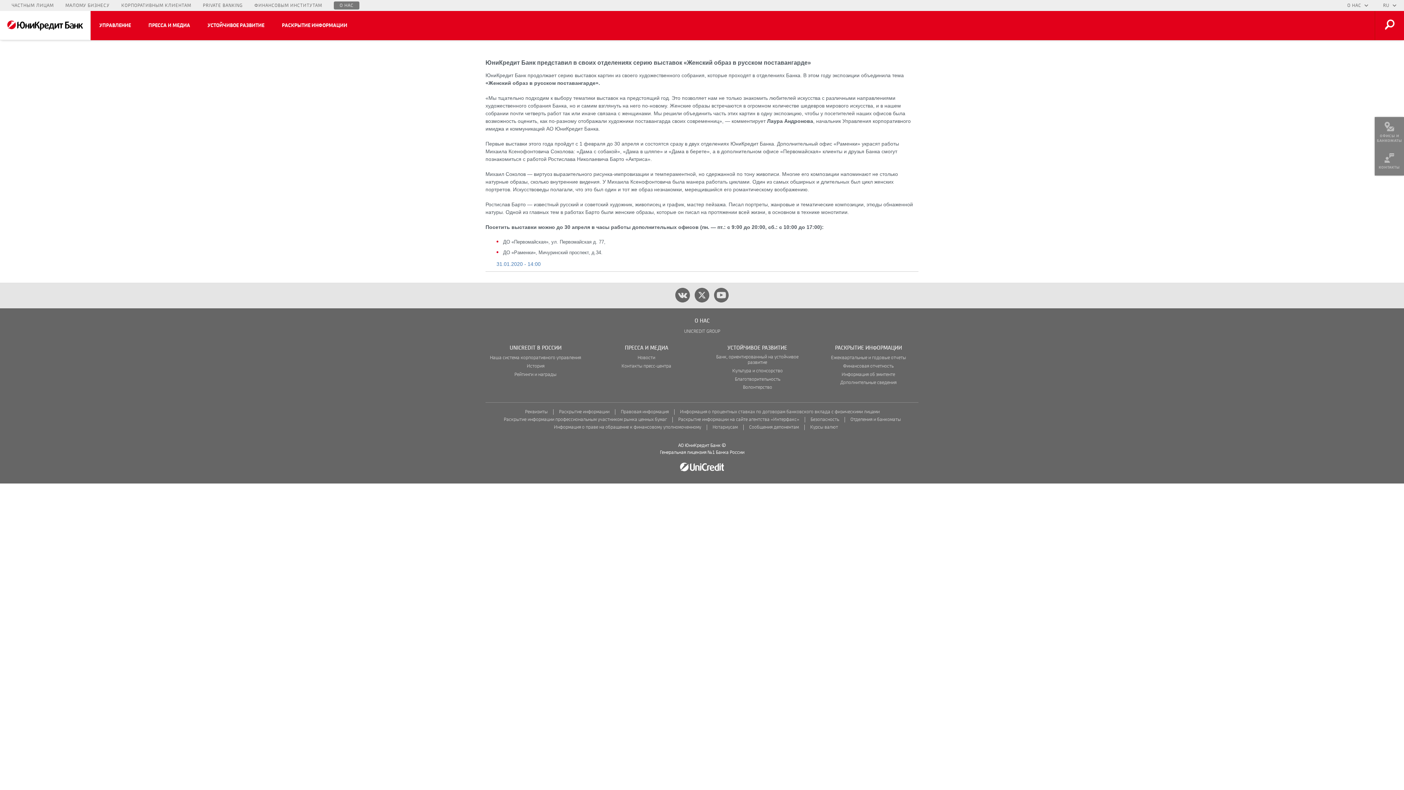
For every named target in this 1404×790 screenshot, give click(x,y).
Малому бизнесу (87, 5)
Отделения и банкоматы (875, 419)
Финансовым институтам (288, 5)
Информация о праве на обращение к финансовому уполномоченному (627, 427)
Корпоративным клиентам (156, 5)
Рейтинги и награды (535, 374)
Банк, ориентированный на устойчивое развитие (757, 359)
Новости (646, 358)
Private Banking (223, 5)
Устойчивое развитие (236, 25)
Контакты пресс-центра (646, 366)
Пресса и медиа (169, 25)
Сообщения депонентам (774, 427)
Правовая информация (645, 412)
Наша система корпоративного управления (535, 358)
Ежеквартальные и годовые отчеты (868, 358)
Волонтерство (757, 387)
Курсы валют (824, 427)
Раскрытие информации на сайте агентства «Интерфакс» (738, 419)
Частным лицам (33, 5)
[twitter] (702, 295)
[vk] (682, 295)
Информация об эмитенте (868, 374)
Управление (115, 25)
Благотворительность (757, 379)
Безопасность (825, 419)
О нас (347, 5)
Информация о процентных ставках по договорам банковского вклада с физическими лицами (780, 412)
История (535, 366)
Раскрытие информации (314, 25)
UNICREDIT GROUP (702, 331)
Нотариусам (725, 427)
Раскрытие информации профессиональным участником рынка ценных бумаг (585, 419)
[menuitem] (1389, 131)
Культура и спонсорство (757, 371)
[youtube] (721, 295)
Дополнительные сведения (868, 382)
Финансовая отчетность (868, 366)
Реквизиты (536, 412)
